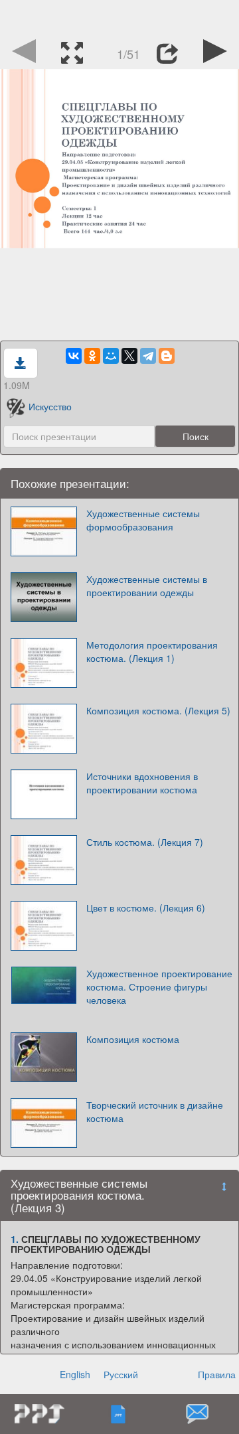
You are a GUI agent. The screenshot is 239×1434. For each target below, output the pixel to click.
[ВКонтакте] (74, 356)
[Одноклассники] (92, 356)
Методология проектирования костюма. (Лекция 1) (152, 651)
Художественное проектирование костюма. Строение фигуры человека (159, 986)
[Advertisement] (119, 16)
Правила (217, 1374)
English (75, 1374)
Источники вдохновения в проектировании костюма (142, 782)
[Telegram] (148, 356)
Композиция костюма (132, 1039)
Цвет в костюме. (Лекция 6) (145, 907)
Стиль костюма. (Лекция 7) (144, 841)
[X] (129, 356)
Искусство (50, 406)
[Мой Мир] (111, 356)
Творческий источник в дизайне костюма (154, 1111)
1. (15, 1238)
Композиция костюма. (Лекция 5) (158, 710)
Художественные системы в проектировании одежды (146, 585)
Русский (121, 1374)
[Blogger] (167, 356)
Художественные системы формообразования (143, 520)
